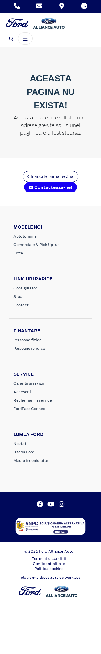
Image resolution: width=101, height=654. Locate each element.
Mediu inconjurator (30, 460)
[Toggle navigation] (25, 38)
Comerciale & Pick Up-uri (36, 244)
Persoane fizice (27, 340)
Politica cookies (49, 568)
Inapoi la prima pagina (52, 176)
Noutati (20, 443)
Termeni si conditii (49, 558)
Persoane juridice (29, 348)
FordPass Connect (30, 408)
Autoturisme (25, 236)
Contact (21, 305)
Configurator (25, 288)
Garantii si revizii (28, 383)
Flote (18, 253)
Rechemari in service (32, 400)
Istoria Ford (24, 452)
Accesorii (22, 391)
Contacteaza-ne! (52, 187)
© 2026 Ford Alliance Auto (48, 551)
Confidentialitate (49, 563)
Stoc (17, 296)
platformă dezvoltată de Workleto (51, 577)
